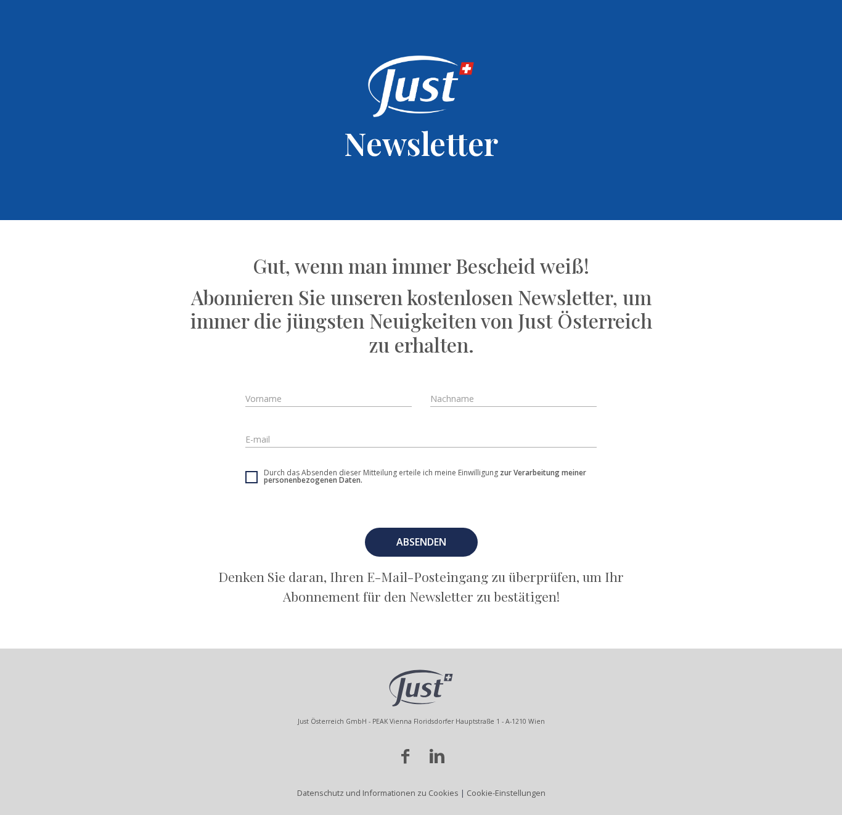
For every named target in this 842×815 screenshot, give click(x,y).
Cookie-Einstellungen (506, 792)
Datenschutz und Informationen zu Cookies (378, 792)
